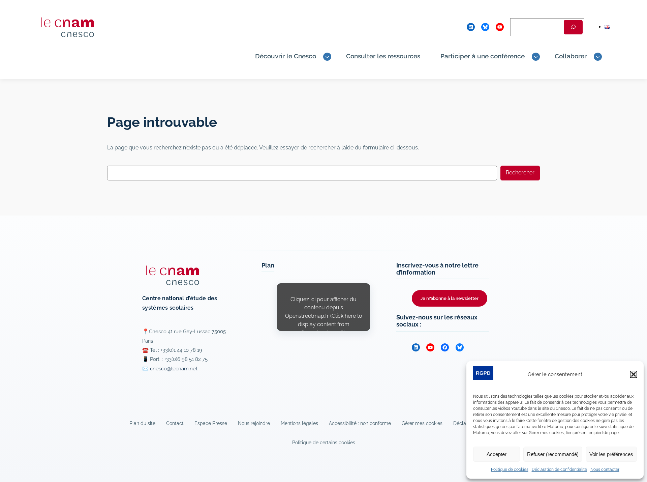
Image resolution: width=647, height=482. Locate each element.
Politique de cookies (509, 469)
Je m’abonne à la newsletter (450, 298)
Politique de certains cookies (323, 442)
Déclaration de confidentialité (559, 469)
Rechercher (520, 172)
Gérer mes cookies (422, 423)
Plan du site (142, 423)
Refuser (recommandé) (553, 454)
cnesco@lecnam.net (173, 369)
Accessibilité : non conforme (360, 423)
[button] (633, 374)
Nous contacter (604, 469)
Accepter (496, 454)
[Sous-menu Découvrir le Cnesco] (327, 57)
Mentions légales (299, 423)
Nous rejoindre (254, 423)
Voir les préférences (611, 454)
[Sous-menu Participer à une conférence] (536, 57)
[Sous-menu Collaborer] (598, 57)
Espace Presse (210, 423)
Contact (175, 423)
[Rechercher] (573, 27)
